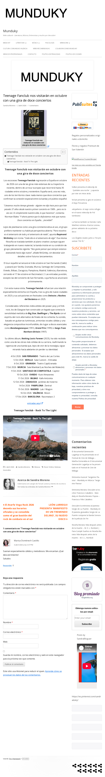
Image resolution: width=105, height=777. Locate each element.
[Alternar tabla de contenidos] (62, 152)
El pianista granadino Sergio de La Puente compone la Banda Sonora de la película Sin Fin (86, 515)
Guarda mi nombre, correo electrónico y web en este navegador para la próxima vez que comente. (33, 657)
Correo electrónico (13, 632)
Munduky (10, 31)
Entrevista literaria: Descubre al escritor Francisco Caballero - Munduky (86, 493)
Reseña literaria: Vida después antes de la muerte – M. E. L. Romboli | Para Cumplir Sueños (87, 528)
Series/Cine (64, 43)
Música (35, 43)
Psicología (49, 43)
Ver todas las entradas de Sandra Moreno (34, 487)
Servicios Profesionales (12, 54)
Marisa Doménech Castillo (26, 540)
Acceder (26, 759)
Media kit (6, 43)
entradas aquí (35, 403)
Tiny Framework (14, 759)
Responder (7, 565)
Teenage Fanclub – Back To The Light (23, 161)
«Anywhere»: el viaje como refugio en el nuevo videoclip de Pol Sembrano (86, 212)
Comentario (9, 593)
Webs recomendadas (41, 48)
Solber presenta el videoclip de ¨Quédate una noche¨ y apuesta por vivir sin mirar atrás (85, 190)
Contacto (32, 54)
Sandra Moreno (9, 105)
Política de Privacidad (51, 54)
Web (5, 641)
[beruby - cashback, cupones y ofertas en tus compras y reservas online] (87, 558)
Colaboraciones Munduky (66, 48)
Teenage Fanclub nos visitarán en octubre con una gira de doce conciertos (34, 157)
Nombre (8, 622)
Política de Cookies (74, 54)
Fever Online (49, 467)
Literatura (20, 43)
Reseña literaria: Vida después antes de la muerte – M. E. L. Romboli (87, 534)
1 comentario (33, 105)
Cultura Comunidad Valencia (15, 48)
